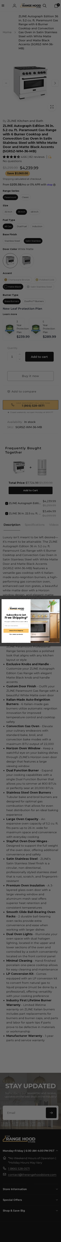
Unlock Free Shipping (16, 630)
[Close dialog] (57, 601)
